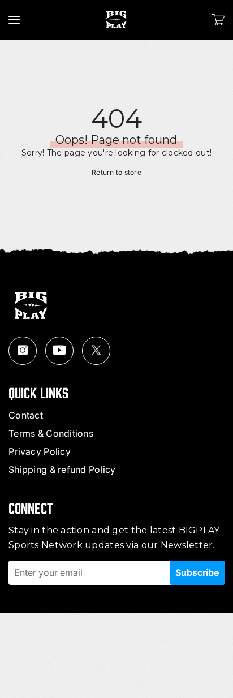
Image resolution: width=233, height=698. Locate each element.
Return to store (116, 172)
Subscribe (197, 572)
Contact (25, 415)
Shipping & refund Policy (62, 469)
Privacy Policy (39, 451)
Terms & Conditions (50, 433)
